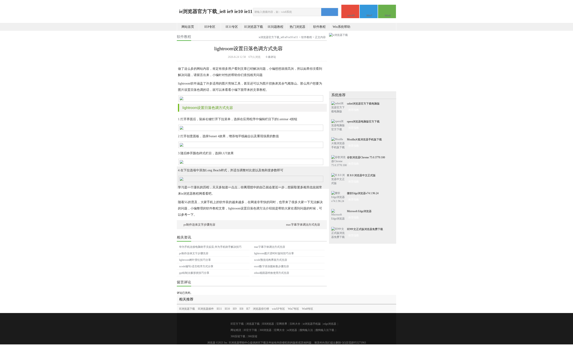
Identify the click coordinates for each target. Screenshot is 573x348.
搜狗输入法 (306, 330)
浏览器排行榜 (261, 308)
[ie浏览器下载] (338, 35)
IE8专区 (209, 26)
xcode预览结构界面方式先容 (270, 259)
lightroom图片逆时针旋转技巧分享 (274, 253)
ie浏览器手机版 (312, 323)
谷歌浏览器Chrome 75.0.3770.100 (366, 157)
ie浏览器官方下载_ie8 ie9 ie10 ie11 (215, 11)
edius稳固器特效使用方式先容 (271, 272)
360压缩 (252, 336)
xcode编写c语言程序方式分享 (196, 266)
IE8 (241, 308)
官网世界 (281, 323)
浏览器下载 (253, 323)
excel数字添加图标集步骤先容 (271, 266)
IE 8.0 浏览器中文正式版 (361, 175)
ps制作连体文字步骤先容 (199, 224)
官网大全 (279, 330)
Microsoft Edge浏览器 (359, 211)
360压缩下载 (238, 336)
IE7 (248, 308)
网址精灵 (236, 330)
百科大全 (295, 323)
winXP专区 (278, 308)
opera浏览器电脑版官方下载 (363, 121)
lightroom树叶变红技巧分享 (195, 259)
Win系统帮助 (341, 26)
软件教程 (319, 26)
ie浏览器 (292, 330)
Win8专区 (307, 308)
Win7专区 (293, 308)
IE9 (235, 308)
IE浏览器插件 (206, 308)
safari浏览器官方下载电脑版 (363, 103)
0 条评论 (271, 57)
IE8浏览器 (268, 323)
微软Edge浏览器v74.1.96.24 (362, 193)
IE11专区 (232, 26)
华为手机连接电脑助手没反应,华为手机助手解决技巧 (210, 246)
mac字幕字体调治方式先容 (303, 224)
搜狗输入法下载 (324, 330)
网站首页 (188, 26)
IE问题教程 (275, 26)
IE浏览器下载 (253, 26)
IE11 (219, 308)
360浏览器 (265, 330)
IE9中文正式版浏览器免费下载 (365, 229)
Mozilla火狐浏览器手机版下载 (364, 139)
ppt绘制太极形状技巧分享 (194, 272)
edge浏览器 (329, 323)
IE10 (227, 308)
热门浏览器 (297, 26)
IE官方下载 (237, 323)
